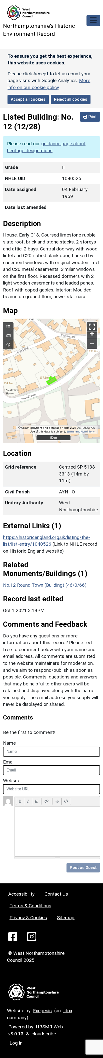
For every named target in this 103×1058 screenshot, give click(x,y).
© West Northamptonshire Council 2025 (35, 956)
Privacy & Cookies (28, 917)
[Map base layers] (8, 336)
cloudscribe (44, 1034)
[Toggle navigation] (93, 20)
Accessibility (21, 894)
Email (8, 762)
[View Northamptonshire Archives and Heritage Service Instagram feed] (32, 936)
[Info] (8, 344)
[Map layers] (8, 327)
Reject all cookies (70, 99)
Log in (16, 1043)
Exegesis (42, 1010)
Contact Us (56, 894)
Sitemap (65, 917)
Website (11, 780)
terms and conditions (81, 431)
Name (9, 743)
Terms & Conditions (30, 906)
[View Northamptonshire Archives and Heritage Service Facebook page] (12, 936)
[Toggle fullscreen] (92, 327)
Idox (67, 1010)
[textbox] (57, 831)
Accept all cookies (28, 99)
